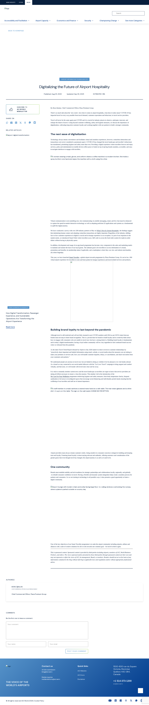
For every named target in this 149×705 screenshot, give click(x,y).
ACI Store (81, 675)
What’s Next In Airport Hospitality (108, 230)
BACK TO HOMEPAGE (16, 31)
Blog (28, 2)
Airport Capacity (42, 21)
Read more (10, 327)
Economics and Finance (66, 21)
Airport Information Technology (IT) (74, 79)
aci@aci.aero (118, 684)
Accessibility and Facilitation (15, 21)
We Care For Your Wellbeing (60, 376)
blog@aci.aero (47, 672)
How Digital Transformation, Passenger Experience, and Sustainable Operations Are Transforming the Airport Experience (22, 317)
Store (21, 2)
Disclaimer (81, 679)
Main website (10, 2)
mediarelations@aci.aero (51, 679)
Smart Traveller (74, 257)
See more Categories (133, 21)
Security (87, 21)
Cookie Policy (39, 701)
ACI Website (82, 671)
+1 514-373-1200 (122, 681)
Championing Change (108, 21)
